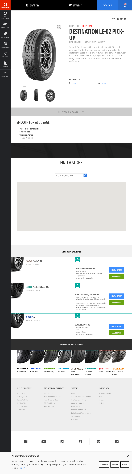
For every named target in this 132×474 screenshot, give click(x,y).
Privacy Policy (76, 406)
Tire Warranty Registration (81, 396)
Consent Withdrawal (78, 410)
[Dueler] (92, 358)
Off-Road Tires (49, 403)
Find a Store (117, 270)
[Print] (125, 19)
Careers (101, 400)
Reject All (115, 464)
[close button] (128, 455)
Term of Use (75, 416)
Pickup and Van (22, 406)
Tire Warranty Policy (78, 400)
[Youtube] (44, 441)
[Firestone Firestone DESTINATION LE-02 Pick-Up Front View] (37, 95)
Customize (103, 464)
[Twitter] (121, 19)
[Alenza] (78, 358)
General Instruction (78, 403)
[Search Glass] (85, 175)
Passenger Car (22, 396)
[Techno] (64, 358)
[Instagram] (62, 441)
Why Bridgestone (105, 393)
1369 (74, 83)
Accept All (125, 464)
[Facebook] (118, 19)
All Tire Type (21, 393)
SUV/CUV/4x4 (22, 403)
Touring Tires (48, 393)
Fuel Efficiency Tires (51, 400)
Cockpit (101, 403)
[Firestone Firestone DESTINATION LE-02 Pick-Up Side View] (50, 95)
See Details (116, 276)
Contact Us (75, 393)
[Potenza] (23, 358)
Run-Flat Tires (49, 406)
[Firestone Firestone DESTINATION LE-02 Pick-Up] (39, 55)
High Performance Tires (52, 396)
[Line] (98, 441)
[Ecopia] (51, 358)
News (101, 396)
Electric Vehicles (22, 400)
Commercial (21, 410)
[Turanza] (37, 358)
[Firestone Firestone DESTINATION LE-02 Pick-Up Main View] (23, 95)
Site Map (74, 420)
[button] (5, 15)
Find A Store (107, 5)
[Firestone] (105, 358)
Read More (23, 468)
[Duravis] (119, 358)
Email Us (104, 83)
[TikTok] (80, 441)
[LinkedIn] (117, 441)
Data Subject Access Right (80, 413)
